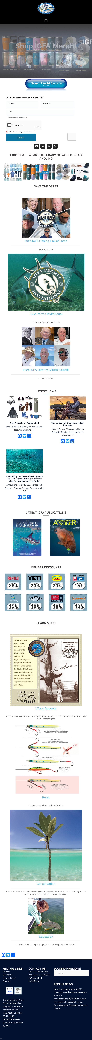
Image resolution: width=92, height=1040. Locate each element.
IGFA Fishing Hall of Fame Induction (46, 46)
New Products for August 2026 (24, 423)
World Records (46, 708)
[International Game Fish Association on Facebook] (43, 146)
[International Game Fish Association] (46, 9)
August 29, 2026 (46, 249)
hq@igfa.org (34, 981)
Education (46, 936)
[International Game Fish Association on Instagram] (49, 146)
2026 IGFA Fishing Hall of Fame (46, 241)
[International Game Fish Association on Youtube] (36, 146)
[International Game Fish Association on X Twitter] (55, 146)
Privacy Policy (9, 978)
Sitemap (6, 981)
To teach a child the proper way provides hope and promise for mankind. (46, 944)
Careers (6, 971)
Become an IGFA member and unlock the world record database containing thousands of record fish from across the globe (46, 717)
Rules (46, 797)
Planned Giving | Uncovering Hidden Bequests (67, 424)
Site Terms (7, 975)
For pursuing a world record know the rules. (46, 805)
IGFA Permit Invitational (46, 314)
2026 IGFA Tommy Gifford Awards (46, 369)
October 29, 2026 (46, 378)
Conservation (46, 883)
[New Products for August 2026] (24, 407)
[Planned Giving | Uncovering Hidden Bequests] (68, 407)
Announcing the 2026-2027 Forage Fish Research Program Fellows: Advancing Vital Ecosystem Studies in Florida (24, 478)
